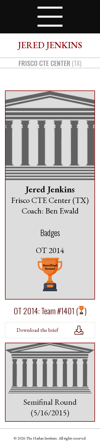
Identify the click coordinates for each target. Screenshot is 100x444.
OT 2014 (50, 250)
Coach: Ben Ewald (50, 210)
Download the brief (37, 330)
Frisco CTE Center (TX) (50, 200)
